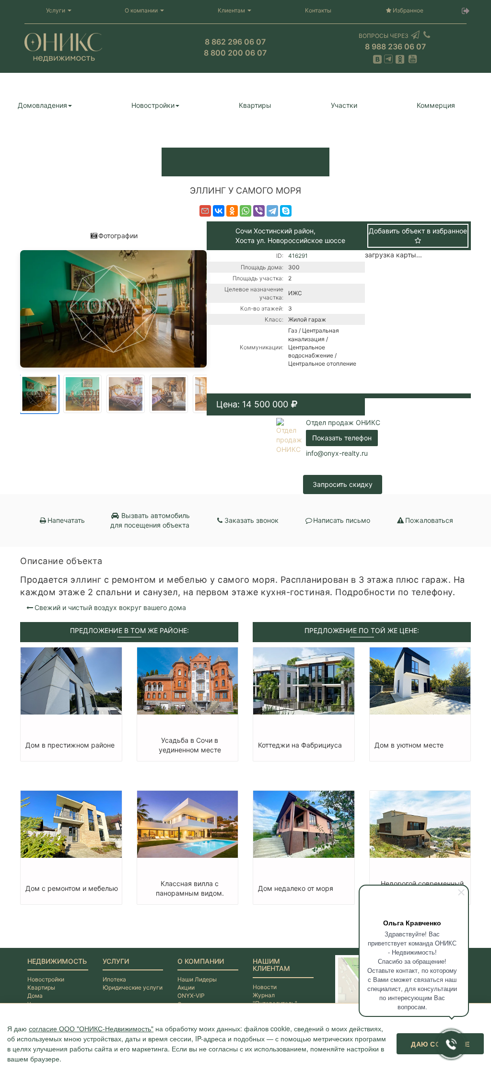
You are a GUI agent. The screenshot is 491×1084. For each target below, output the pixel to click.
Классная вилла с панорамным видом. (190, 888)
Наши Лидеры (197, 979)
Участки (344, 105)
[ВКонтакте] (218, 211)
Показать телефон (342, 438)
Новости (265, 987)
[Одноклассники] (232, 211)
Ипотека (114, 979)
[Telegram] (272, 211)
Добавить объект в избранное (418, 231)
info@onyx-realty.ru (337, 453)
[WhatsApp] (245, 211)
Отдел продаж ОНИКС (343, 422)
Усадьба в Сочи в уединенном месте (190, 745)
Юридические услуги (133, 987)
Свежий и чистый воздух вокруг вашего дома (110, 607)
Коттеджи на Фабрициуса (300, 745)
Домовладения (42, 105)
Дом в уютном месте (409, 745)
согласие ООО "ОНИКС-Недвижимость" (91, 1028)
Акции (186, 987)
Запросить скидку (343, 484)
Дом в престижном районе (70, 745)
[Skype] (286, 211)
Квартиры (255, 105)
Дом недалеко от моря (295, 888)
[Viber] (259, 211)
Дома (35, 995)
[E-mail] (205, 211)
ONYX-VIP (191, 995)
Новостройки (153, 105)
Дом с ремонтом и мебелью (71, 888)
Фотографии (118, 235)
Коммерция (436, 105)
